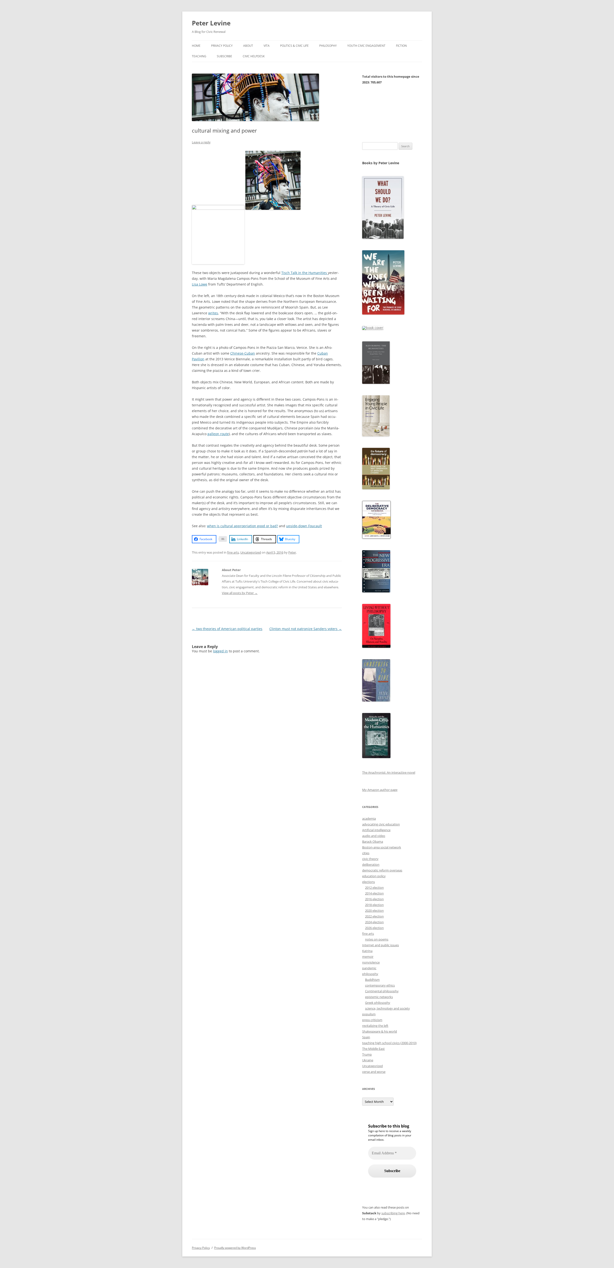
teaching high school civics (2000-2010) (389, 1043)
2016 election (374, 899)
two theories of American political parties (227, 628)
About (248, 46)
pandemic (369, 968)
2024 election (374, 922)
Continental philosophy (382, 991)
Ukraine (367, 1060)
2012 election (374, 887)
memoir (367, 956)
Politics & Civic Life (294, 46)
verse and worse (373, 1071)
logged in (220, 651)
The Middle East (373, 1048)
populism (369, 1014)
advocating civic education (381, 824)
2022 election (374, 916)
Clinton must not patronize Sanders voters (305, 628)
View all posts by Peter (240, 593)
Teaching (199, 56)
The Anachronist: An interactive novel (388, 772)
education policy (374, 876)
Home (196, 46)
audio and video (373, 836)
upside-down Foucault (304, 526)
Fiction (401, 46)
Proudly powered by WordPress (235, 1248)
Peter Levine (211, 23)
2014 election (374, 893)
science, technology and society (387, 1008)
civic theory (370, 859)
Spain (366, 1037)
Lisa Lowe (199, 284)
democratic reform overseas (382, 870)
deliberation (370, 864)
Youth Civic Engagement (366, 46)
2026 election (374, 928)
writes (213, 313)
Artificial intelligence (376, 830)
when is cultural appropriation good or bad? (242, 526)
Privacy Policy (222, 46)
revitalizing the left (375, 1025)
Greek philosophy (377, 1002)
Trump (367, 1054)
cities (365, 853)
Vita (267, 46)
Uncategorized (250, 552)
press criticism (372, 1020)
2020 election (374, 910)
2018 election (374, 905)
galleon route (218, 434)
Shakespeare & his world (379, 1031)
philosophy (370, 974)
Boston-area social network (381, 847)
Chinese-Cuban (242, 353)
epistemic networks (379, 997)
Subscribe (224, 56)
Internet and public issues (380, 945)
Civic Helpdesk (254, 56)
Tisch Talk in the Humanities (304, 272)
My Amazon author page (379, 790)
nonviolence (371, 962)
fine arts (233, 552)
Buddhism (372, 979)
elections (368, 882)
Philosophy (328, 46)
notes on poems (376, 939)
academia (369, 818)
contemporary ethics (380, 985)
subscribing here (393, 1213)
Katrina (367, 951)
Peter (292, 552)
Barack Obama (372, 841)
